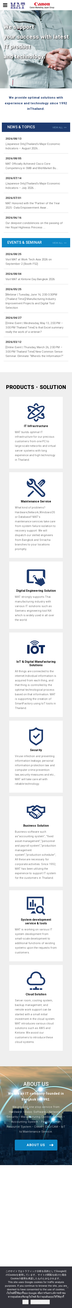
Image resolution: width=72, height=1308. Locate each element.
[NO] (67, 1287)
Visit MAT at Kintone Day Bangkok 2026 (30, 279)
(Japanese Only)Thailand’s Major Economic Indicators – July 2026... (33, 186)
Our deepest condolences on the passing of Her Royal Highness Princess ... (34, 225)
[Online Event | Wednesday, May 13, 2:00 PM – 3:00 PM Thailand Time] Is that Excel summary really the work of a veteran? (34, 327)
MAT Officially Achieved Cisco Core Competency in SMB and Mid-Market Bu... (32, 166)
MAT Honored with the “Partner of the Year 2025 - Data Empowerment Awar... (33, 205)
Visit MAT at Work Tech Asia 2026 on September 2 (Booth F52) (29, 261)
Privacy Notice (40, 1301)
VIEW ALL (57, 127)
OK (25, 1301)
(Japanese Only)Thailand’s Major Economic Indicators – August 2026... (33, 146)
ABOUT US (36, 1145)
